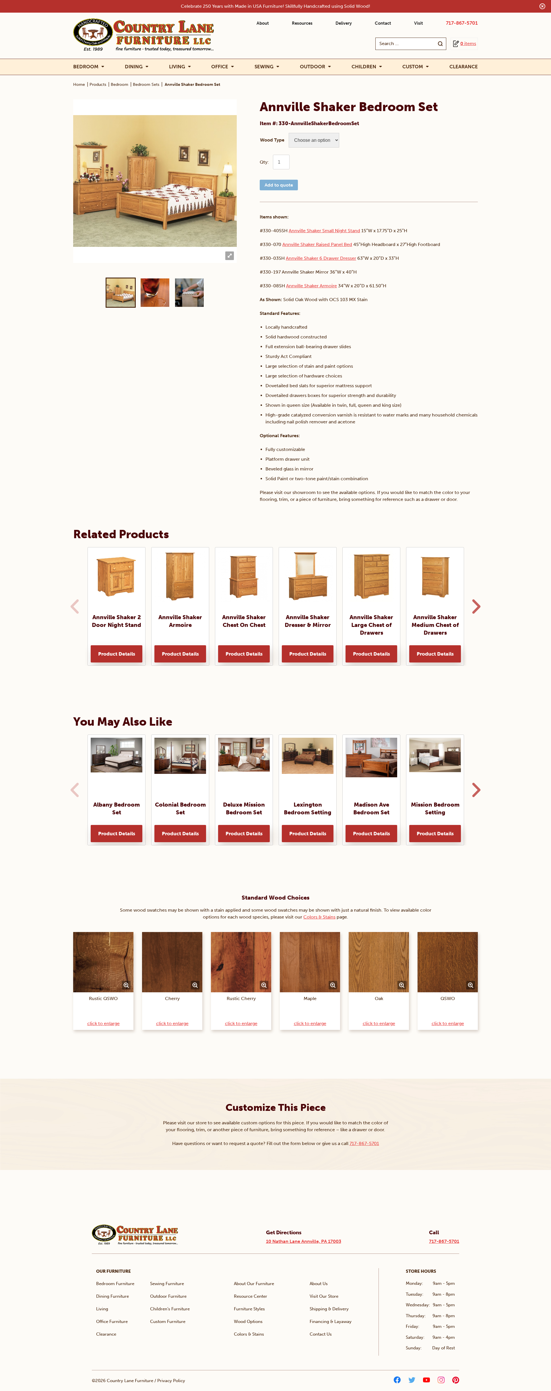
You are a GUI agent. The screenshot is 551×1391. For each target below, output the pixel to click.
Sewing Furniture (167, 1283)
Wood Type (272, 140)
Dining (134, 66)
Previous (73, 606)
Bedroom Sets (146, 84)
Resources (302, 23)
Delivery (343, 23)
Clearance (463, 66)
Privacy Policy (171, 1380)
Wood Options (248, 1321)
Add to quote (279, 185)
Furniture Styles (249, 1308)
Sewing (264, 66)
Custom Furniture (167, 1321)
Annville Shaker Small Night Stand (324, 230)
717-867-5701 (462, 23)
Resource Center (250, 1296)
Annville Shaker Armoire (311, 285)
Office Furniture (112, 1321)
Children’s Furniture (170, 1308)
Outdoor (312, 66)
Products (98, 84)
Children (364, 66)
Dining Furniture (112, 1296)
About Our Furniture (254, 1283)
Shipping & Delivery (329, 1308)
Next (475, 606)
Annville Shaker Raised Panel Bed (317, 244)
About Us (319, 1283)
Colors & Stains (319, 917)
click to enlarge (103, 1023)
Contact (383, 23)
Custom (412, 66)
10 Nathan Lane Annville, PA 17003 (303, 1241)
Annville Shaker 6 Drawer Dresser (321, 258)
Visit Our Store (324, 1296)
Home (79, 84)
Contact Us (321, 1334)
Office (219, 66)
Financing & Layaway (331, 1321)
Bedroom (85, 66)
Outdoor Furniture (168, 1296)
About (263, 23)
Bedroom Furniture (115, 1283)
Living (177, 66)
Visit (418, 23)
